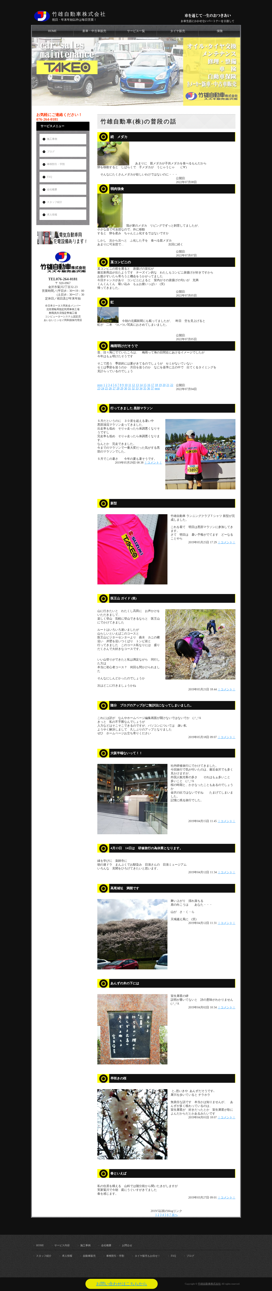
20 (164, 385)
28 (117, 388)
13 (137, 385)
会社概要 (52, 189)
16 (148, 385)
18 (156, 385)
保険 (220, 31)
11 (129, 385)
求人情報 (52, 214)
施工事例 (52, 138)
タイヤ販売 (177, 31)
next (157, 388)
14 (141, 385)
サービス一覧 (136, 31)
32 (133, 388)
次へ (175, 1214)
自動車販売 (89, 1255)
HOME (52, 31)
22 (171, 385)
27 (114, 388)
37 (152, 388)
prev (100, 385)
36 (148, 388)
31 (129, 388)
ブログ (51, 151)
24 (102, 388)
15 (144, 385)
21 (167, 385)
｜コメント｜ (153, 462)
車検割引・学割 (56, 164)
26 (110, 388)
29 (121, 388)
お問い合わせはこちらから (121, 1283)
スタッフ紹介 (54, 202)
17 (152, 385)
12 (133, 385)
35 (144, 388)
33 (137, 388)
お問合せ (127, 1245)
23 (98, 388)
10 (126, 385)
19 (160, 385)
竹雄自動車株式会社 (79, 14)
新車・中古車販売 (94, 31)
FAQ (49, 176)
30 (125, 388)
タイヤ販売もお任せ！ (147, 1255)
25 (106, 388)
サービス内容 (62, 1245)
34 (140, 388)
